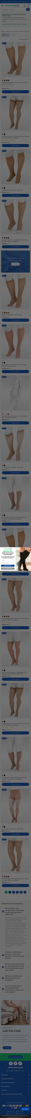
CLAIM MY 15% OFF (7, 565)
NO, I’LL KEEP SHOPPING (7, 568)
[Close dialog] (29, 548)
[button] (25, 1109)
